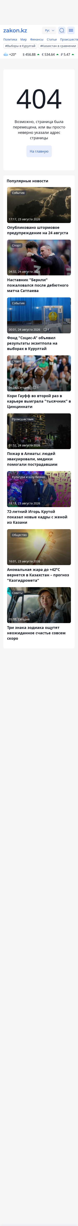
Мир (23, 39)
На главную (39, 151)
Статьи (52, 39)
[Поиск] (62, 30)
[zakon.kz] (15, 30)
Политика (10, 39)
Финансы (36, 39)
